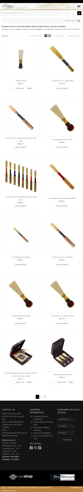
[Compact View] (45, 36)
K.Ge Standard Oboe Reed (21, 257)
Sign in (4, 487)
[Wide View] (49, 36)
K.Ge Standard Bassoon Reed (62, 139)
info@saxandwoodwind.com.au (14, 433)
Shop (3, 13)
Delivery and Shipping (42, 433)
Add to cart (20, 88)
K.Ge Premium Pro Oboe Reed (62, 257)
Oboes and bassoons (12, 13)
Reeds (21, 13)
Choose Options (62, 88)
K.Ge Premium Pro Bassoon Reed (62, 316)
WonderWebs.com (76, 487)
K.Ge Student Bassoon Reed (20, 316)
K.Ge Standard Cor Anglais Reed (62, 81)
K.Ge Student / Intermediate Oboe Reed (62, 198)
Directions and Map (10, 436)
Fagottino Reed (21, 81)
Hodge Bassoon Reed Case (62, 374)
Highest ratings (73, 36)
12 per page (58, 36)
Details (29, 88)
